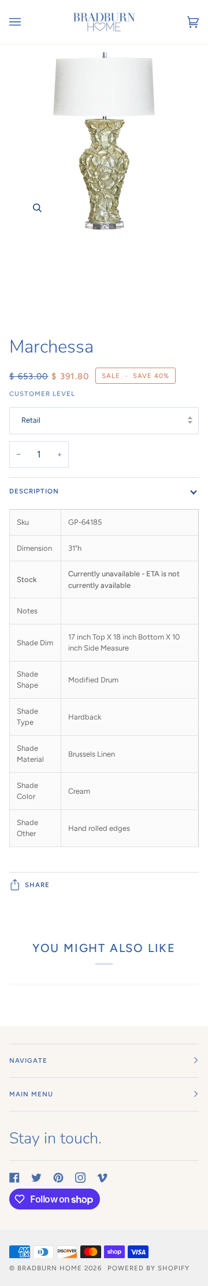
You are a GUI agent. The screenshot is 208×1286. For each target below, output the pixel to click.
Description (34, 491)
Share (37, 885)
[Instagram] (80, 1177)
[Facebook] (14, 1177)
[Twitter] (36, 1177)
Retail (30, 420)
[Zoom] (104, 185)
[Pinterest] (58, 1177)
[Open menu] (26, 22)
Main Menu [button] (31, 1094)
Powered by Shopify (148, 1268)
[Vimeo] (102, 1177)
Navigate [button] (28, 1060)
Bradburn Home (49, 1268)
